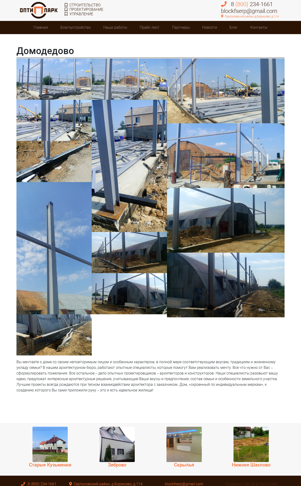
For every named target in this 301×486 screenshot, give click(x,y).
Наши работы (115, 27)
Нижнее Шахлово (251, 465)
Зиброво (117, 465)
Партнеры (181, 27)
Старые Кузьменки (50, 465)
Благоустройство (75, 27)
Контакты (258, 27)
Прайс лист (149, 27)
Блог (234, 27)
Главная (41, 27)
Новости (209, 27)
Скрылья (184, 465)
